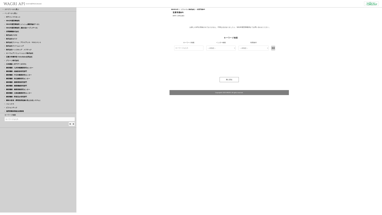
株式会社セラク (11, 39)
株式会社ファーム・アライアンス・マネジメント (23, 42)
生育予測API (201, 9)
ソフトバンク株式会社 (188, 9)
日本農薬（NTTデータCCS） (16, 64)
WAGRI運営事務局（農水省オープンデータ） (22, 28)
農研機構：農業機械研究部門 (16, 86)
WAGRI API (174, 9)
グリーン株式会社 (12, 60)
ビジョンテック (11, 107)
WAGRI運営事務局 (12, 21)
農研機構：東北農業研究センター (18, 78)
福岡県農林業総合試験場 (15, 111)
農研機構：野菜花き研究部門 (16, 97)
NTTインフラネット (13, 17)
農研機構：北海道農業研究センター (19, 93)
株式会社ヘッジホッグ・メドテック (19, 49)
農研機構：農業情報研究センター (18, 89)
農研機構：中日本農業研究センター (19, 75)
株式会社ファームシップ (15, 46)
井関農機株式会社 (12, 31)
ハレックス (10, 104)
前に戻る (229, 79)
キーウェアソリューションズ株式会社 (19, 53)
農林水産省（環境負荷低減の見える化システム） (23, 100)
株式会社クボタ (11, 35)
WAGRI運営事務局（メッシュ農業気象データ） (23, 24)
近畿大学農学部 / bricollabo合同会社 (19, 57)
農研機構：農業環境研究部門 (16, 82)
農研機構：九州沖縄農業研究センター (19, 68)
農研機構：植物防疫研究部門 (16, 71)
